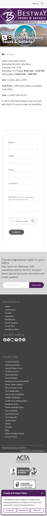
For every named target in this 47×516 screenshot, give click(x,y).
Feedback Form (11, 404)
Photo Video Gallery (13, 384)
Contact (8, 427)
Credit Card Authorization (16, 401)
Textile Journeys (12, 371)
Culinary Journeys (12, 365)
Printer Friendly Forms (14, 407)
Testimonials (10, 420)
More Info (37, 510)
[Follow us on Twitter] (8, 339)
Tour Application (12, 391)
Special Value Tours (13, 368)
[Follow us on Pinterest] (16, 339)
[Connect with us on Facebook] (5, 339)
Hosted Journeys (12, 361)
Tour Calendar (11, 410)
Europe (8, 313)
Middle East (10, 319)
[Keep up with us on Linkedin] (20, 339)
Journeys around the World (16, 381)
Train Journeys (11, 378)
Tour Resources (12, 414)
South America (11, 323)
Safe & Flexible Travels (14, 433)
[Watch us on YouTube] (12, 339)
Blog (7, 430)
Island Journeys (11, 375)
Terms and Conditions (14, 394)
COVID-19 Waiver (12, 397)
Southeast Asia (11, 329)
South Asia (10, 326)
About (7, 424)
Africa (7, 306)
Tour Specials (11, 417)
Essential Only (24, 510)
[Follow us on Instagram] (23, 339)
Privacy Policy (11, 437)
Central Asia (10, 310)
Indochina (9, 316)
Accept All (10, 510)
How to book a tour (13, 388)
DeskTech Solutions (37, 451)
